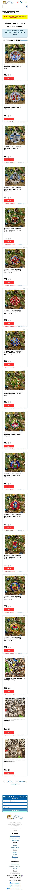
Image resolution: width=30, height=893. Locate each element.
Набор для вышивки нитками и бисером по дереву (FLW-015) (13, 65)
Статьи (15, 868)
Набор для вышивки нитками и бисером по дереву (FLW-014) (13, 106)
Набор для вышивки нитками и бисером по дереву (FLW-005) (13, 474)
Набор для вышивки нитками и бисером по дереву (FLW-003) (13, 556)
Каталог (15, 845)
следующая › (22, 781)
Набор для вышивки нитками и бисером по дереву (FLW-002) (13, 597)
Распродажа (15, 856)
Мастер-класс (15, 864)
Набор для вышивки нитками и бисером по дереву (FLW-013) (13, 147)
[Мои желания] (18, 2)
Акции (15, 854)
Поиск (26, 6)
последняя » (15, 784)
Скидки (15, 852)
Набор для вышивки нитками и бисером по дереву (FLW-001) (13, 638)
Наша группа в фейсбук (15, 889)
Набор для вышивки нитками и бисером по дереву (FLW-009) (13, 311)
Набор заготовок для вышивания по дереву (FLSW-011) (14, 719)
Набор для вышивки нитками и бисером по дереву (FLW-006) (13, 433)
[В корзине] (21, 2)
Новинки (15, 850)
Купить (9, 78)
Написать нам (15, 840)
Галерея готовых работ (15, 866)
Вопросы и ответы (15, 838)
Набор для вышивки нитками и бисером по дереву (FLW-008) (13, 351)
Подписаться (15, 810)
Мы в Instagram (15, 886)
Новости (15, 871)
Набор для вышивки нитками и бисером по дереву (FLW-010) (13, 270)
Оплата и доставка (15, 835)
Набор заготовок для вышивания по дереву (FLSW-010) (14, 760)
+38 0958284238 (15, 878)
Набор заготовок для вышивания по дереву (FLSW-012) (14, 678)
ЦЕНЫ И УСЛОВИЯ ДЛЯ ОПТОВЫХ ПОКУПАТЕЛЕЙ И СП (15, 33)
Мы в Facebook (15, 883)
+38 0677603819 (13, 876)
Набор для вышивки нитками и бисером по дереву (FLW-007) (13, 392)
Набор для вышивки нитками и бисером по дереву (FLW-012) (13, 188)
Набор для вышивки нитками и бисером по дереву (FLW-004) (13, 515)
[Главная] (8, 2)
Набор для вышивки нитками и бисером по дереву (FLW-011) (13, 229)
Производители (15, 847)
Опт (15, 859)
